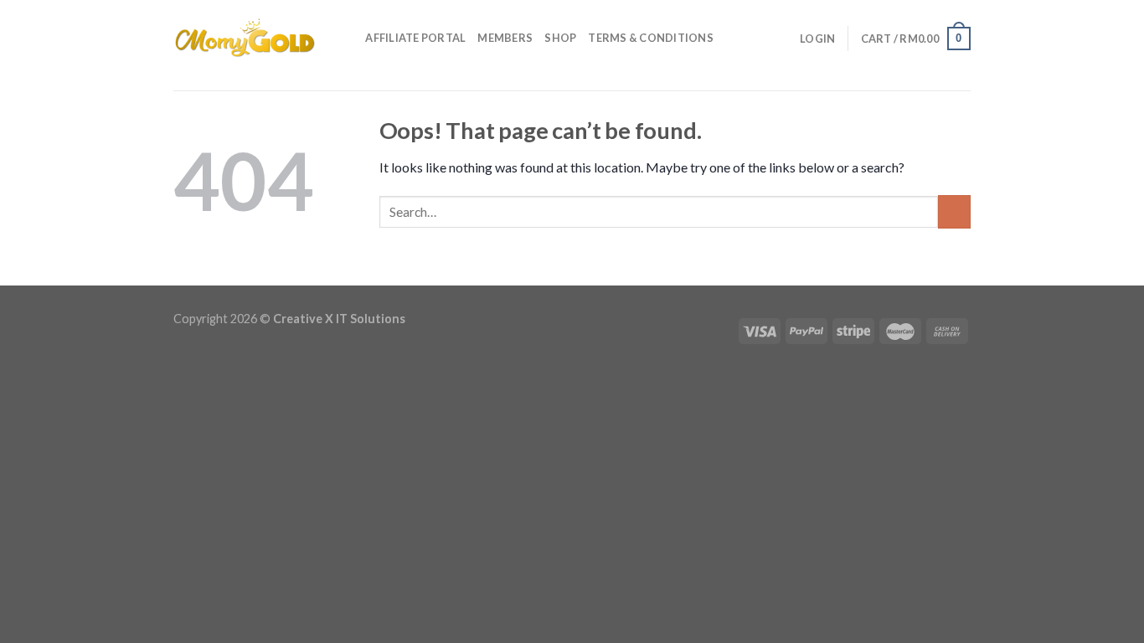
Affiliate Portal (415, 37)
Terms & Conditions (651, 37)
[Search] (347, 38)
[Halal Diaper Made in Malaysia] (244, 37)
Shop (560, 37)
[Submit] (954, 211)
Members (505, 37)
